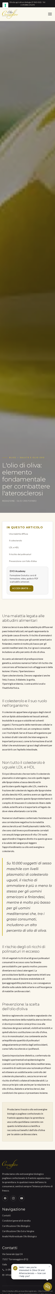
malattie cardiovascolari (17, 991)
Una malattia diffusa (18, 533)
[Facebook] (5, 1198)
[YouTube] (21, 1198)
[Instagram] (13, 1198)
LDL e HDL (14, 547)
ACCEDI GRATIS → (21, 588)
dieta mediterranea (40, 1063)
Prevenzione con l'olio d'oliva (23, 561)
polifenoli (34, 1048)
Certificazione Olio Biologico (16, 1226)
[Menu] (50, 14)
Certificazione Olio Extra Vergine (18, 1231)
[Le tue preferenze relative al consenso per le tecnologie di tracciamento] (5, 5)
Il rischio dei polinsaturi (20, 554)
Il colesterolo (15, 540)
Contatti (6, 1215)
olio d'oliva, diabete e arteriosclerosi (21, 1088)
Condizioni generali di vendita (16, 1220)
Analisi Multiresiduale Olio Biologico (19, 1236)
